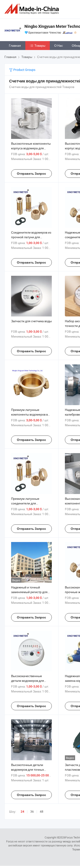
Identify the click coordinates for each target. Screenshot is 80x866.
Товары (39, 45)
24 (22, 811)
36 (32, 811)
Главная (15, 45)
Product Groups (24, 70)
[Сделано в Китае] (32, 9)
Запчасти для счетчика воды (31, 321)
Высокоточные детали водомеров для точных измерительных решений (29, 769)
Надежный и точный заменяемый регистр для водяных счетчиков (29, 592)
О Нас (58, 45)
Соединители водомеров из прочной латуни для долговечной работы (31, 237)
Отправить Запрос (31, 173)
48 (41, 811)
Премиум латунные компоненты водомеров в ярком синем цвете (29, 414)
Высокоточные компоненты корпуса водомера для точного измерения (31, 148)
